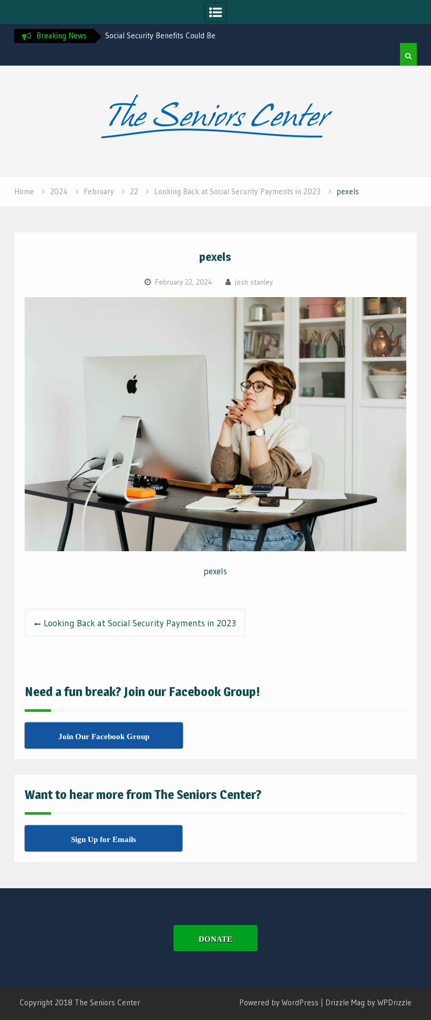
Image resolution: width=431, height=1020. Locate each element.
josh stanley (254, 282)
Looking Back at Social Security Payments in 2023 (140, 622)
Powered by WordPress (279, 1002)
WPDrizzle (394, 1002)
